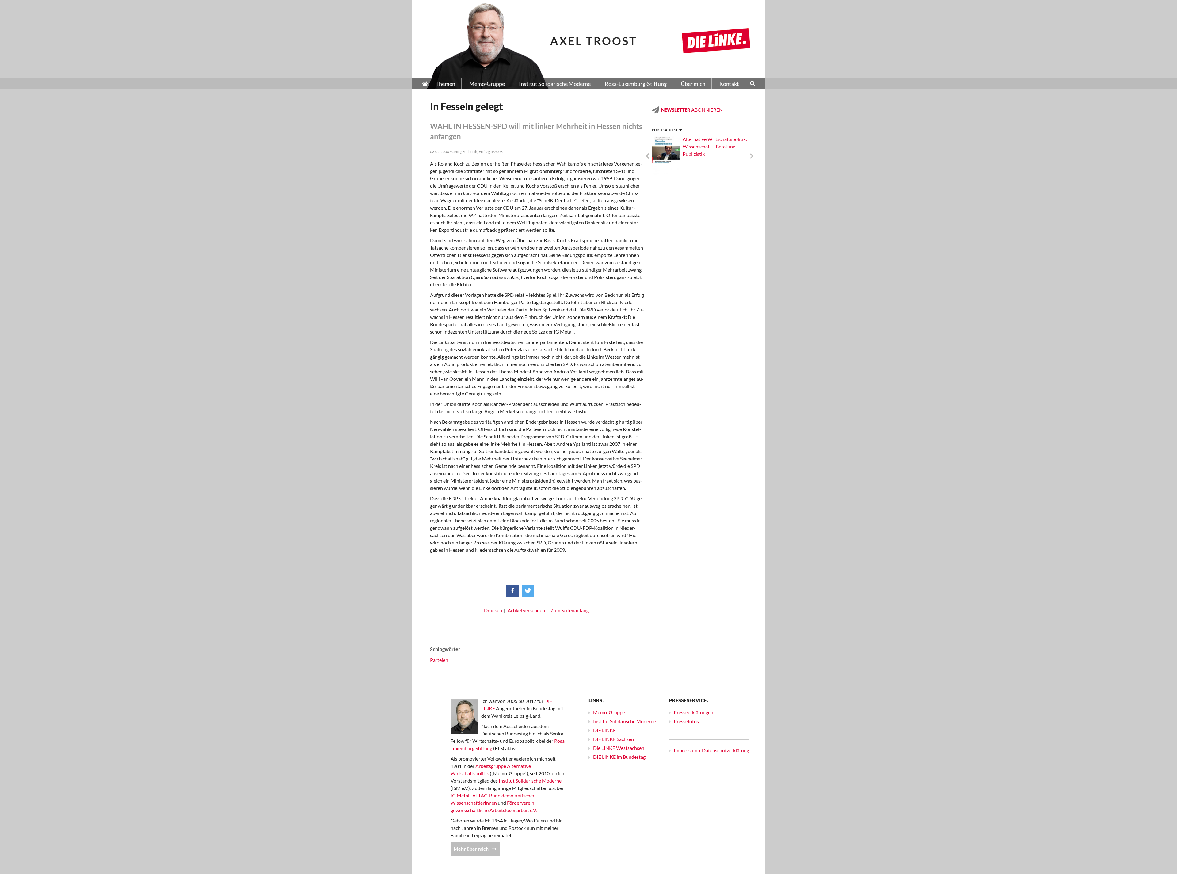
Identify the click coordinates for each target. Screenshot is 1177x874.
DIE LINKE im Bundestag (619, 757)
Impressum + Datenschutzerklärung (711, 750)
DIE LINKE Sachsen (613, 739)
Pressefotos (686, 721)
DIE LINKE (604, 730)
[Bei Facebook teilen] (512, 591)
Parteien (439, 660)
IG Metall (460, 795)
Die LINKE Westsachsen (618, 748)
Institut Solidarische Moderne (530, 781)
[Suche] (752, 84)
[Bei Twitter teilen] (528, 591)
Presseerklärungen (693, 712)
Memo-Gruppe (609, 712)
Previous (647, 156)
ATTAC (479, 795)
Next (752, 156)
